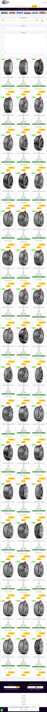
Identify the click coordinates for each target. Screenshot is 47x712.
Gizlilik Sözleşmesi (14, 707)
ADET (11, 91)
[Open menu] (1, 2)
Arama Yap (35, 6)
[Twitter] (33, 689)
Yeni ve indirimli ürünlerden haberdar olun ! (12, 689)
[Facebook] (31, 689)
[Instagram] (35, 689)
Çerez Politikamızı (20, 707)
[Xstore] (6, 2)
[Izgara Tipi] (2, 55)
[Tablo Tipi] (3, 55)
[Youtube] (37, 689)
